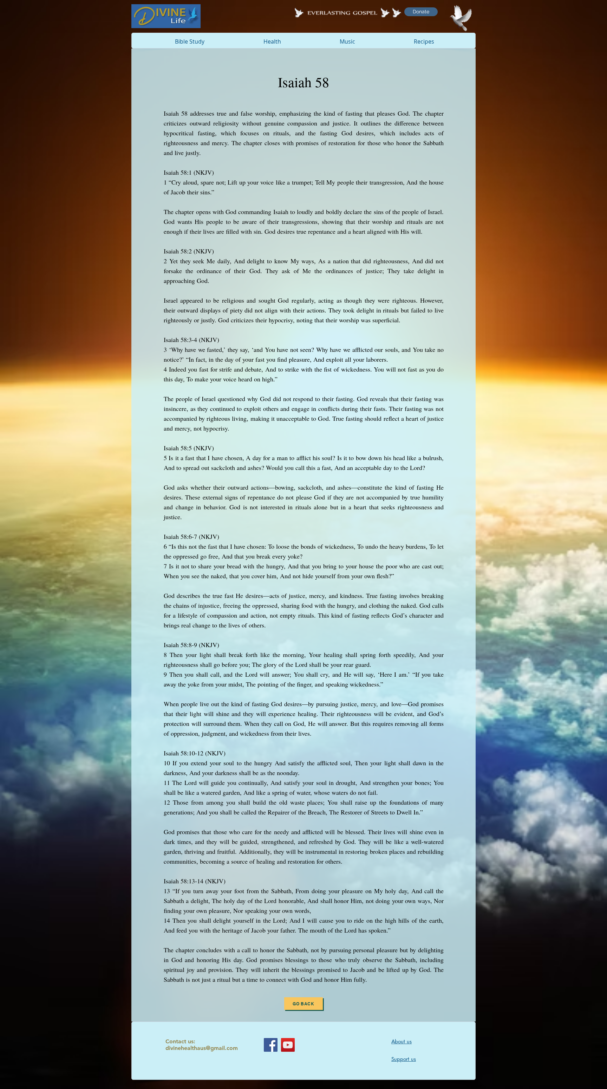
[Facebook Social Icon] (271, 1045)
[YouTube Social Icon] (288, 1045)
